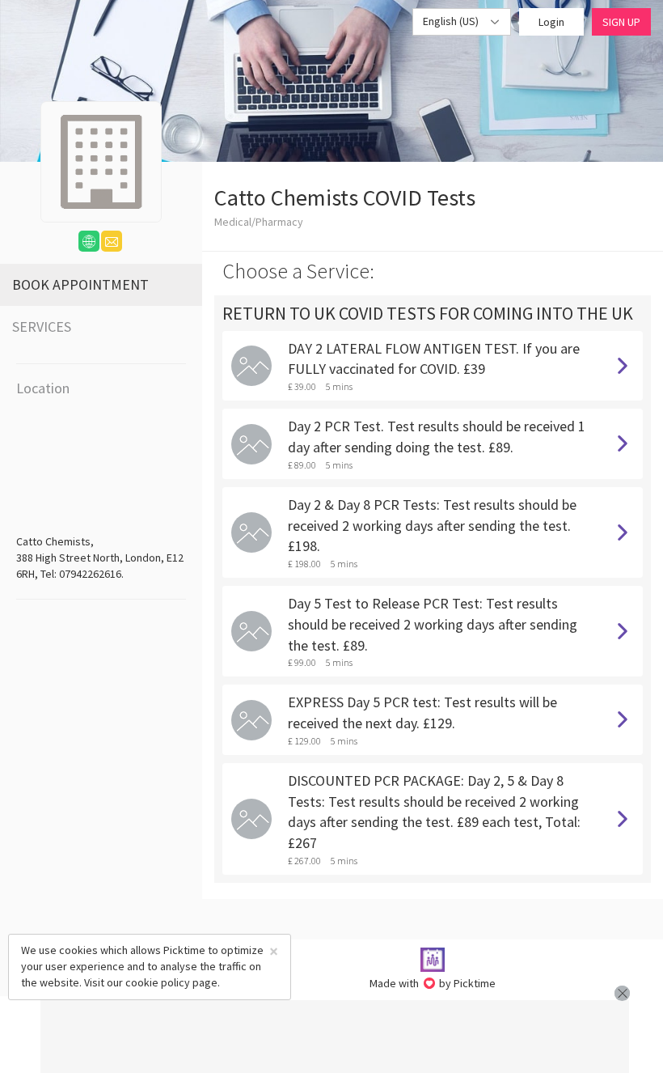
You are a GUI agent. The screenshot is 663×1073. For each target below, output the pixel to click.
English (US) (452, 21)
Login (551, 22)
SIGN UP (621, 22)
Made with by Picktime (433, 983)
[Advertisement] (334, 1036)
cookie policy (157, 982)
